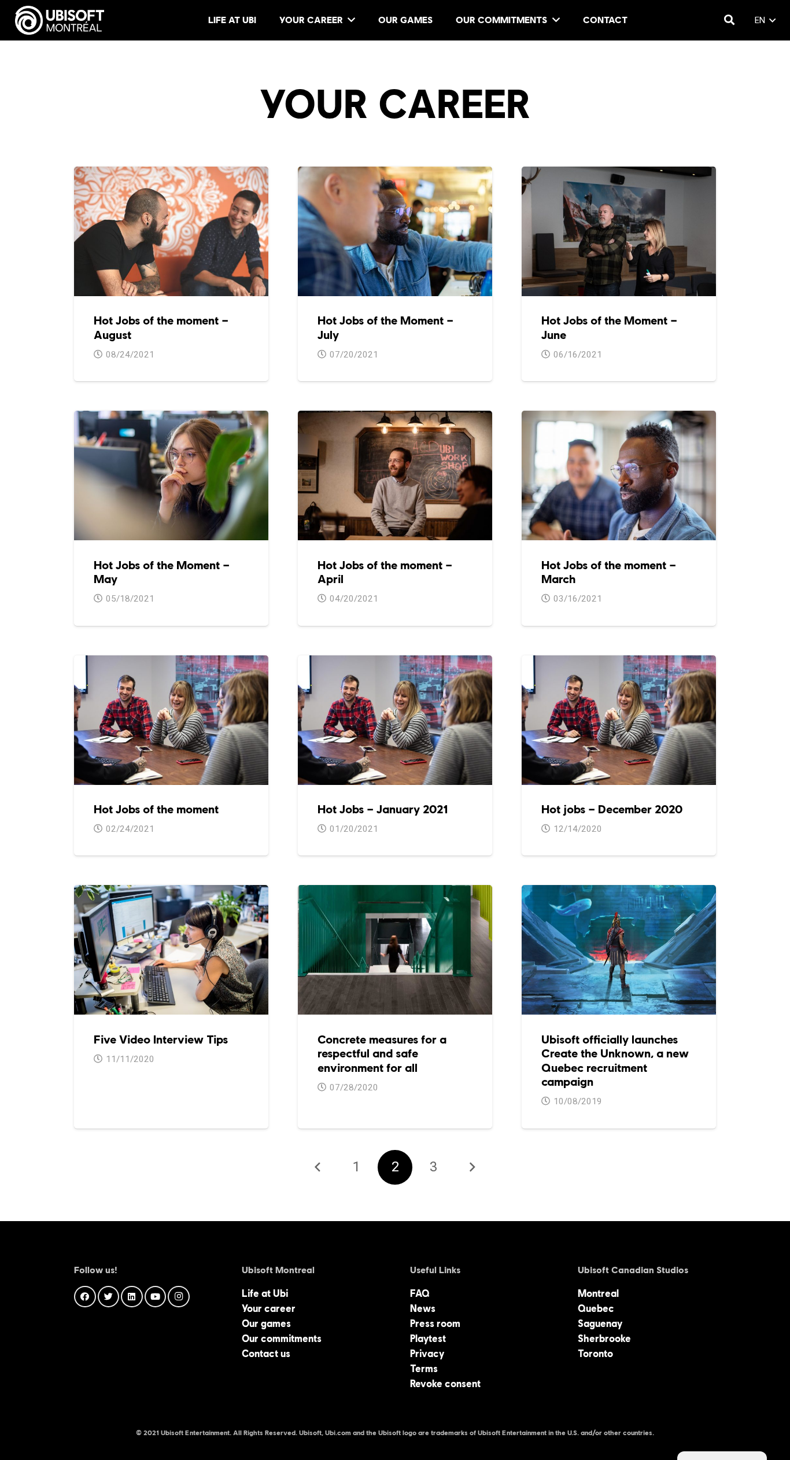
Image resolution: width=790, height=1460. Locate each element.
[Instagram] (179, 1297)
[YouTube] (156, 1297)
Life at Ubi (265, 1293)
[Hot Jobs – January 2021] (395, 663)
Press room (435, 1323)
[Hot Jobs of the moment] (171, 663)
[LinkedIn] (132, 1297)
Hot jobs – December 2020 (611, 809)
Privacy (427, 1353)
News (422, 1308)
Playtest (428, 1338)
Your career (269, 1308)
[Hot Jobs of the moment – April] (395, 418)
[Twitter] (109, 1297)
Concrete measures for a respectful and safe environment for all (382, 1054)
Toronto (595, 1353)
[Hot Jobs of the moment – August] (171, 174)
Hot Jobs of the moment (156, 809)
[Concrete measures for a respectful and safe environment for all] (395, 892)
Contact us (266, 1353)
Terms (424, 1368)
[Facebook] (85, 1297)
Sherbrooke (604, 1338)
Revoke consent (445, 1383)
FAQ (420, 1293)
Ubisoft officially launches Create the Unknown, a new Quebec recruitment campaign (615, 1061)
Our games (266, 1323)
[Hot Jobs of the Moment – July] (395, 174)
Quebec (596, 1308)
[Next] (472, 1167)
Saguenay (600, 1323)
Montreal (598, 1293)
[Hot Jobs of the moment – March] (619, 418)
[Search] (729, 20)
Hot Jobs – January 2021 (383, 809)
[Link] (59, 20)
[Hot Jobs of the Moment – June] (619, 174)
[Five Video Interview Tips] (171, 892)
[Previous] (318, 1167)
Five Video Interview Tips (161, 1039)
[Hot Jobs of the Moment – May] (171, 418)
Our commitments (282, 1338)
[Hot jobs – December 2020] (619, 663)
